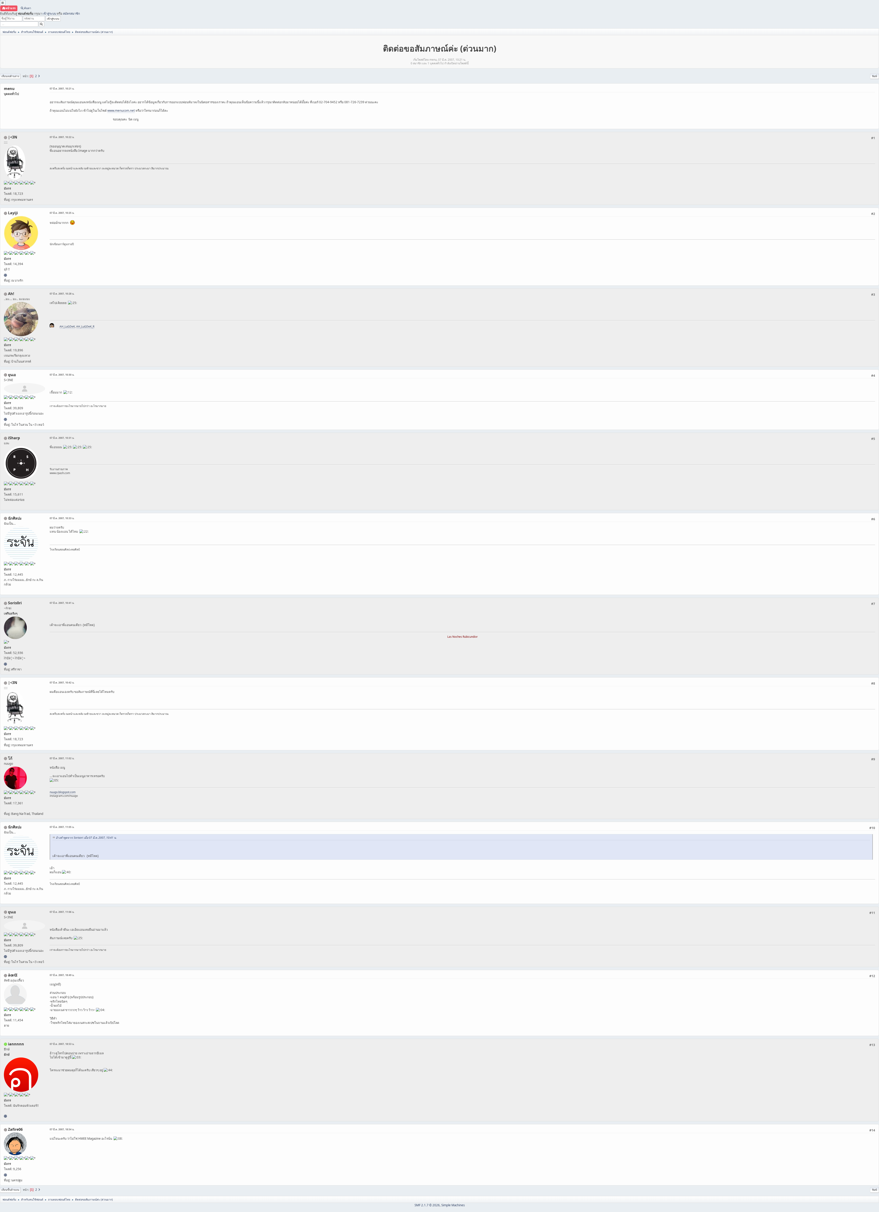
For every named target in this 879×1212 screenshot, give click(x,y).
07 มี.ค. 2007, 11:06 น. (62, 912)
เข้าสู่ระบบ (49, 13)
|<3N (12, 137)
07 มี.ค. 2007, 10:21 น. (62, 88)
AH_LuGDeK (67, 326)
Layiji (13, 212)
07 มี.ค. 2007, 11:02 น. (62, 758)
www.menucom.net (121, 110)
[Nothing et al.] (5, 1175)
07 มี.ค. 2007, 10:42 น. (62, 682)
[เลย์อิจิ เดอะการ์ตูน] (5, 275)
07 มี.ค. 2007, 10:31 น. (62, 437)
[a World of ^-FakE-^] (5, 419)
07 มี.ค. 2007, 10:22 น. (62, 137)
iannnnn (16, 1044)
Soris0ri (15, 602)
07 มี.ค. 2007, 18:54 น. (62, 1129)
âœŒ (13, 975)
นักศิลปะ (15, 518)
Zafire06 (15, 1129)
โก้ (10, 758)
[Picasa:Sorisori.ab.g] (5, 664)
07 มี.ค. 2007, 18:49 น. (62, 975)
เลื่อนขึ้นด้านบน (10, 1189)
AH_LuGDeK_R (85, 326)
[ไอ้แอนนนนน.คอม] (5, 1116)
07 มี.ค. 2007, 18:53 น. (62, 1044)
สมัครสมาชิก (71, 13)
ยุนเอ (12, 374)
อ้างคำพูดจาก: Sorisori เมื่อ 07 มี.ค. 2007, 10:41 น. (86, 838)
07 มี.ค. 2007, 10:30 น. (62, 374)
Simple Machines (453, 1205)
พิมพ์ (874, 76)
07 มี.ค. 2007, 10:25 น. (62, 212)
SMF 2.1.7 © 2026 (427, 1205)
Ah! (11, 293)
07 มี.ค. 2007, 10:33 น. (62, 518)
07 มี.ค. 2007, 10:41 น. (62, 603)
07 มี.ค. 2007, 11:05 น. (62, 827)
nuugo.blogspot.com (63, 792)
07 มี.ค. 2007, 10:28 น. (62, 293)
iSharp (14, 437)
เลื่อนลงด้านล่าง (10, 76)
